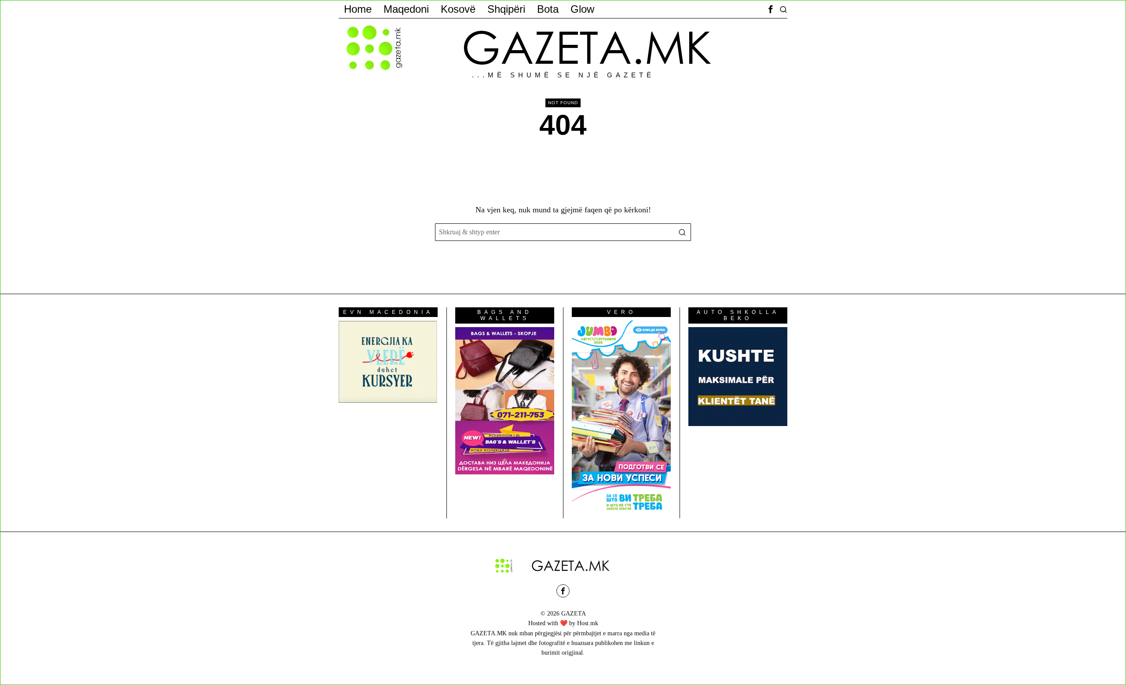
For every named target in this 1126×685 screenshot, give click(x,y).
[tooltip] (770, 9)
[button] (682, 232)
